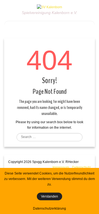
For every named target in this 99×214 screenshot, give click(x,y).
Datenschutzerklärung (49, 208)
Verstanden (49, 196)
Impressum (61, 167)
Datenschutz (81, 167)
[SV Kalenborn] (49, 7)
